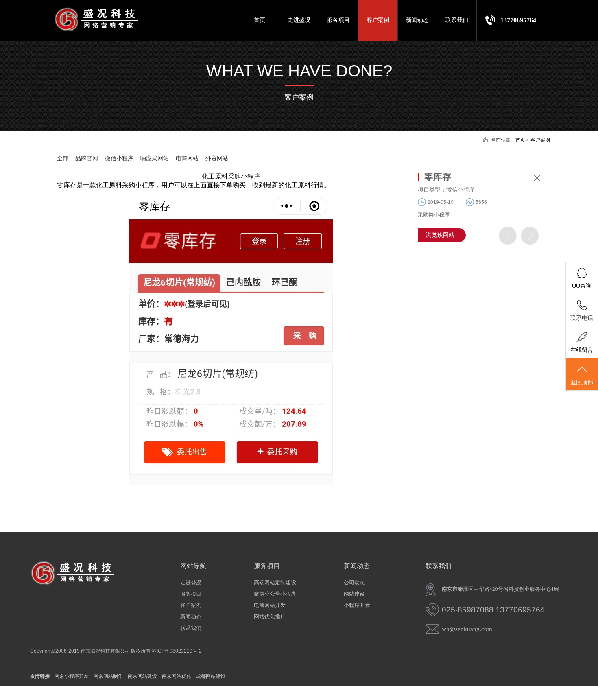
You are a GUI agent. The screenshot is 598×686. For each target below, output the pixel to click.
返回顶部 (581, 382)
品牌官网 (86, 158)
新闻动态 (417, 20)
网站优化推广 (270, 617)
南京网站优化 (176, 676)
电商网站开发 (270, 605)
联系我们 (456, 20)
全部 (62, 158)
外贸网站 (216, 158)
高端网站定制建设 (275, 582)
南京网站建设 (142, 676)
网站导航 (193, 565)
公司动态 (354, 582)
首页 (259, 20)
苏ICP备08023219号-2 (177, 651)
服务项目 (338, 20)
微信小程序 (119, 158)
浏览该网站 (440, 235)
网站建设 (354, 594)
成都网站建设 (210, 676)
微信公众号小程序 (275, 594)
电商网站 (187, 158)
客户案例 (378, 20)
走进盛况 (299, 20)
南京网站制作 (108, 676)
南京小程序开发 (72, 676)
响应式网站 (154, 158)
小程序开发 (357, 605)
